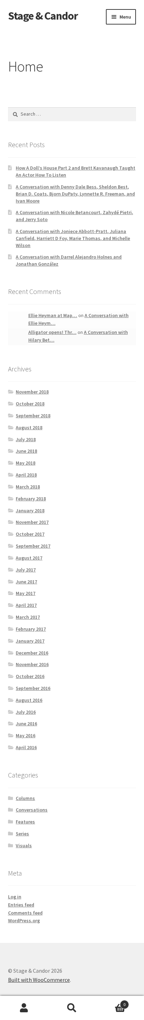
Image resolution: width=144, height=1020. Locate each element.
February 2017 (31, 629)
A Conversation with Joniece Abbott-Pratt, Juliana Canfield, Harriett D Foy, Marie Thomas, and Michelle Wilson (73, 238)
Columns (25, 798)
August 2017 (29, 558)
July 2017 (26, 570)
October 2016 (30, 676)
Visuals (24, 845)
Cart (111, 1002)
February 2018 (31, 498)
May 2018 (25, 463)
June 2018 (26, 451)
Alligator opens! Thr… (52, 332)
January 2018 (30, 510)
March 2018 (28, 487)
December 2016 (32, 653)
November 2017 (32, 522)
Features (25, 822)
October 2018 (30, 404)
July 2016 (26, 712)
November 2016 (32, 664)
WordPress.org (24, 920)
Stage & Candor (43, 16)
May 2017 (25, 593)
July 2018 (26, 439)
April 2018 (26, 475)
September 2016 (33, 688)
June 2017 (26, 582)
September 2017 (33, 546)
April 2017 (26, 605)
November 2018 (32, 392)
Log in (14, 897)
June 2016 (26, 723)
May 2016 (25, 735)
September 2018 (33, 415)
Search (72, 1008)
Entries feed (21, 905)
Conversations (32, 810)
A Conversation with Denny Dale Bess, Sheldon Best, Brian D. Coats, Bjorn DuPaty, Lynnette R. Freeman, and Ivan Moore (75, 194)
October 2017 (30, 534)
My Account (24, 1008)
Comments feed (25, 913)
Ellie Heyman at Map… (52, 315)
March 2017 (28, 617)
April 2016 (26, 747)
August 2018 (29, 427)
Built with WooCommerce (39, 979)
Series (22, 833)
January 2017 (30, 641)
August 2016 (29, 700)
